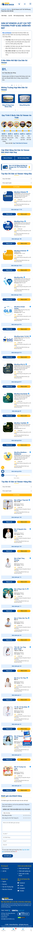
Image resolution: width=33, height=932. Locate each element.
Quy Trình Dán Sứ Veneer (20, 143)
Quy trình (28, 15)
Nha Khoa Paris (19, 221)
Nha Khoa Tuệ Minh (20, 423)
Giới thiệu (4, 15)
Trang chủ (3, 9)
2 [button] (14, 85)
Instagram (22, 888)
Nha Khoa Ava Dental (20, 394)
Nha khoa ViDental (20, 192)
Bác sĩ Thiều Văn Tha (20, 618)
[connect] (25, 4)
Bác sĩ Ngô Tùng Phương (19, 559)
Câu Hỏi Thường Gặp (7, 886)
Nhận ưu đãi (24, 214)
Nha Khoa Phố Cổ (19, 364)
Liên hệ (4, 871)
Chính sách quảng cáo (24, 871)
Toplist (4, 881)
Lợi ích (10, 15)
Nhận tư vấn (9, 214)
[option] (16, 74)
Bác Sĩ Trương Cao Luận (20, 767)
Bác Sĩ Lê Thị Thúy (20, 678)
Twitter (21, 885)
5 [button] (21, 85)
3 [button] (16, 85)
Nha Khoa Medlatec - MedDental (20, 453)
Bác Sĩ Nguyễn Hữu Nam (20, 530)
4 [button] (19, 85)
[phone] (19, 4)
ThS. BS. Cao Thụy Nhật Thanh (20, 648)
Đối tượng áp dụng (19, 15)
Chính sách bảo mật (24, 868)
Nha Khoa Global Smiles (19, 307)
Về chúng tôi (5, 868)
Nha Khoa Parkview (20, 251)
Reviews (4, 884)
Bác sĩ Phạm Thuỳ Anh (21, 500)
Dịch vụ (9, 9)
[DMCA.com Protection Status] (21, 917)
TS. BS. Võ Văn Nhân (20, 707)
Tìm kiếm (17, 186)
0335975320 (24, 914)
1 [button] (12, 85)
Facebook (22, 883)
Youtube (22, 890)
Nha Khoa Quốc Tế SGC (21, 336)
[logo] (8, 3)
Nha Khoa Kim (18, 277)
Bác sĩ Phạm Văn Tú (20, 589)
